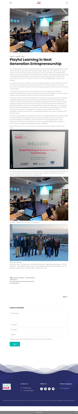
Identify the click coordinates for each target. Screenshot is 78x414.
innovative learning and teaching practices (22, 281)
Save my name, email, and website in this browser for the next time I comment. (31, 339)
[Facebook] (41, 388)
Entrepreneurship (30, 278)
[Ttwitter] (53, 388)
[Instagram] (45, 388)
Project (12, 56)
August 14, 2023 (20, 56)
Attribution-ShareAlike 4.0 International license (63, 400)
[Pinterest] (49, 388)
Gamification (13, 279)
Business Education (18, 278)
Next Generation (14, 283)
